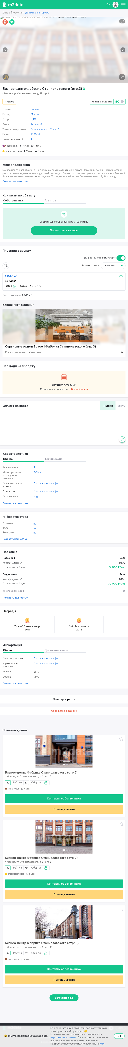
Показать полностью (15, 181)
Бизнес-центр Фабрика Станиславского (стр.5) (41, 772)
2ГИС (121, 406)
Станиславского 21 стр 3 (45, 129)
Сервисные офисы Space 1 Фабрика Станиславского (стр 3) (50, 346)
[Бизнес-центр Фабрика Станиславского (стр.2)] (64, 837)
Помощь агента (64, 809)
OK (119, 1036)
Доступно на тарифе (37, 13)
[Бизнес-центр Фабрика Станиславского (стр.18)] (64, 922)
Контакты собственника (64, 798)
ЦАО (33, 119)
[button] (5, 49)
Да (35, 528)
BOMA (37, 472)
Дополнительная (56, 650)
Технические (53, 459)
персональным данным (63, 1037)
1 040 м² (11, 276)
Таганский (36, 124)
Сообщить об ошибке (64, 711)
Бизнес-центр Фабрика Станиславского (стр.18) (42, 943)
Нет (36, 497)
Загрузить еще (64, 998)
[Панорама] (5, 77)
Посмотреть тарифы (64, 230)
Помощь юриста (64, 699)
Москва (35, 114)
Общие (8, 459)
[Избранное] (108, 4)
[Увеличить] (122, 439)
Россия (35, 109)
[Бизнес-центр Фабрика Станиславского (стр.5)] (64, 751)
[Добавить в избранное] (121, 276)
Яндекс (108, 406)
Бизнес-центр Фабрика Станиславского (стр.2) (41, 857)
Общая (7, 650)
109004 (35, 134)
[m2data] (12, 4)
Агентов (50, 200)
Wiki (102, 1044)
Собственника (13, 200)
